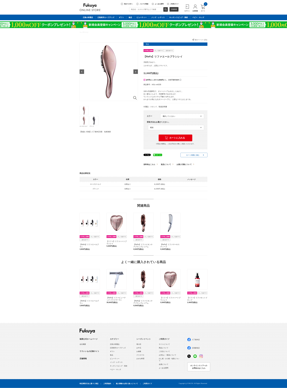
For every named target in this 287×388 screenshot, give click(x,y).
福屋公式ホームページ (89, 339)
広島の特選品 (88, 17)
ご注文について (164, 351)
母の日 (138, 344)
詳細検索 (174, 9)
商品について (163, 348)
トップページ (84, 32)
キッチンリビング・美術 (178, 17)
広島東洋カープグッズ (106, 17)
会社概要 (83, 344)
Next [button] (135, 71)
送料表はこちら (149, 164)
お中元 (138, 348)
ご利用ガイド (174, 4)
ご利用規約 (107, 383)
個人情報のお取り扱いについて (127, 383)
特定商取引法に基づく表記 (89, 383)
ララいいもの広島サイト (89, 351)
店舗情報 (83, 358)
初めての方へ (128, 4)
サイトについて (164, 344)
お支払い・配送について (167, 355)
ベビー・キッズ (198, 17)
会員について (163, 364)
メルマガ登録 (144, 4)
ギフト (121, 17)
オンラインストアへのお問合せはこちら (198, 367)
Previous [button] (82, 71)
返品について (166, 164)
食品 (130, 17)
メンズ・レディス (158, 17)
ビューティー (142, 17)
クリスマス (140, 355)
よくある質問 (159, 4)
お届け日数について (184, 164)
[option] (109, 71)
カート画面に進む (193, 155)
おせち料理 (140, 358)
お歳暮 (138, 351)
